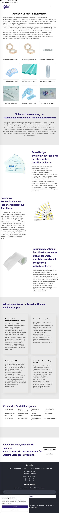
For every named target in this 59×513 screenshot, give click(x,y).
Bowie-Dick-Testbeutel (11, 81)
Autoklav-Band (9, 409)
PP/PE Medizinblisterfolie (47, 81)
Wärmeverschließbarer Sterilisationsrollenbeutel (35, 103)
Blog (36, 507)
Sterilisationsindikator (50, 418)
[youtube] (29, 479)
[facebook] (25, 479)
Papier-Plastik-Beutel (11, 103)
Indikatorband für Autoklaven (23, 414)
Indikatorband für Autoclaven (49, 410)
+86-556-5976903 (30, 471)
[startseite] (6, 6)
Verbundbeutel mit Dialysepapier (49, 103)
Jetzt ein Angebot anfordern (49, 450)
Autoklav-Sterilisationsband (23, 410)
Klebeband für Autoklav (35, 410)
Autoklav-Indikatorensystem (36, 414)
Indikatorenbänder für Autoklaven (10, 414)
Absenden (29, 496)
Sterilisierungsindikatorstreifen (49, 59)
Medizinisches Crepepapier (29, 81)
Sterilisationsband (23, 418)
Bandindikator (9, 418)
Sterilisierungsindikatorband (11, 59)
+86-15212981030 (31, 476)
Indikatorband (48, 413)
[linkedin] (33, 479)
